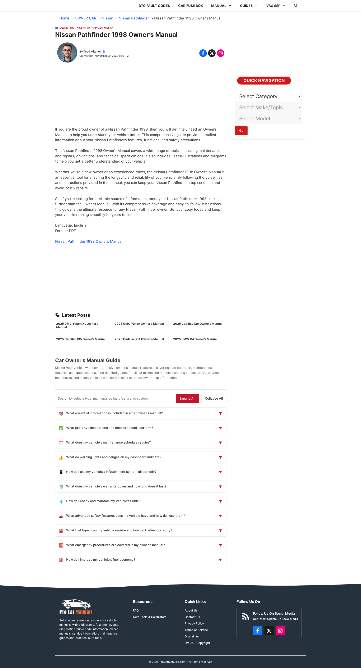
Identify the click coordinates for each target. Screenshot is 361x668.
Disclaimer (192, 636)
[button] (296, 6)
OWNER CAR (67, 27)
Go (241, 130)
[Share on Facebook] (203, 53)
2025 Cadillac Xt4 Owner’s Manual (139, 339)
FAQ (136, 610)
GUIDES (246, 6)
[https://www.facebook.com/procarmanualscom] (257, 630)
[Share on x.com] (212, 53)
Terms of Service (196, 630)
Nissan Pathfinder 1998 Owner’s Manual (88, 241)
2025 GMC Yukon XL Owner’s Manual (77, 325)
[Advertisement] (140, 97)
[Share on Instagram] (220, 53)
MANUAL (218, 6)
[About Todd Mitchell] (67, 53)
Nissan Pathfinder (90, 27)
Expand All (187, 398)
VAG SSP (273, 6)
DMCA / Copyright (197, 643)
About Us (191, 610)
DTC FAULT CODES (154, 6)
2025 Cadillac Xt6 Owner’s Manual (197, 323)
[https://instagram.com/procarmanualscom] (280, 630)
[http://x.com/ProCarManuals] (269, 630)
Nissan (108, 27)
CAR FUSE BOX (190, 6)
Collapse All (214, 398)
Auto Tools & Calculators (150, 617)
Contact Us (192, 617)
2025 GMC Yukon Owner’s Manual (139, 323)
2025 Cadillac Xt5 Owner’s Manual (81, 339)
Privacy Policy (194, 623)
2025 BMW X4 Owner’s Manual (195, 339)
